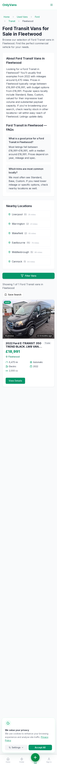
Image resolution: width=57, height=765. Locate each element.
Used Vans (22, 17)
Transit (12, 21)
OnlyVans (9, 5)
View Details (15, 380)
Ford (37, 17)
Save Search (14, 294)
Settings (16, 747)
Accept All (40, 747)
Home (7, 17)
